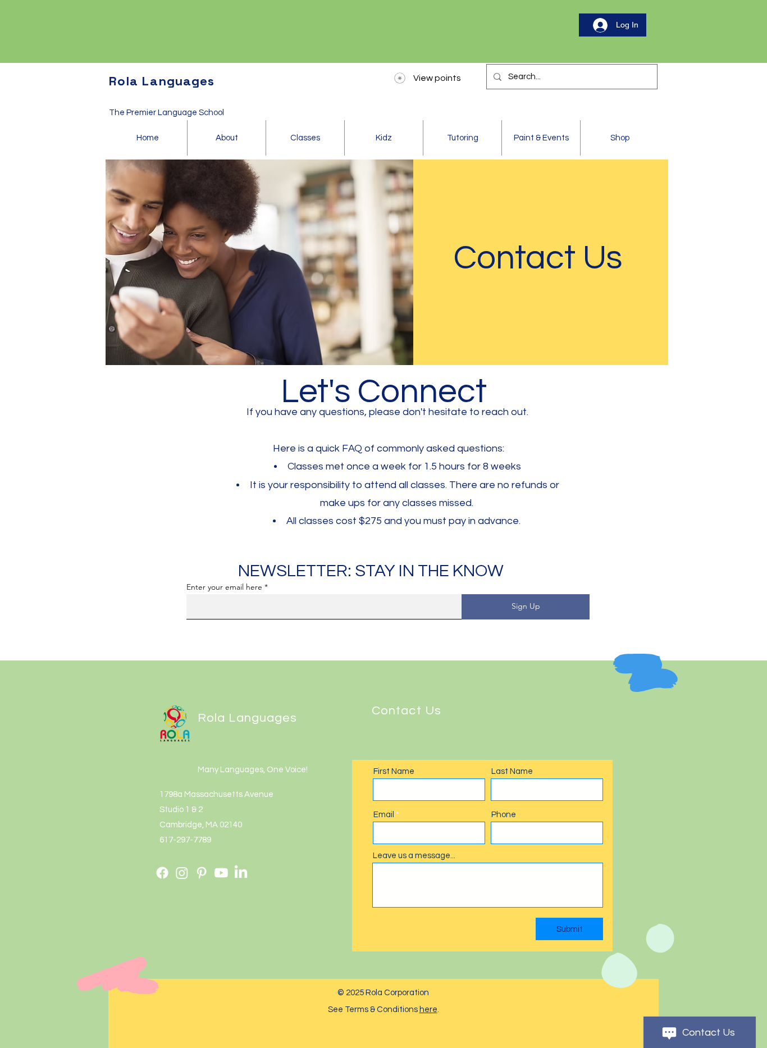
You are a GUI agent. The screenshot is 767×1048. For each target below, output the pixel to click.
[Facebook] (162, 873)
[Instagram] (182, 873)
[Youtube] (221, 873)
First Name (393, 771)
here (428, 1009)
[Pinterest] (201, 873)
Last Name (512, 771)
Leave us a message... (414, 855)
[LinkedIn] (241, 873)
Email (383, 814)
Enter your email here (224, 587)
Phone (503, 814)
